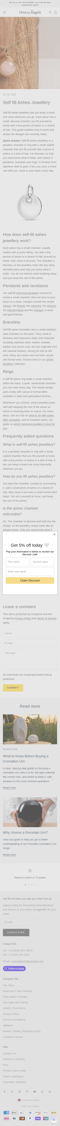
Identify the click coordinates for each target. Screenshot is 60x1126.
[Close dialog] (54, 534)
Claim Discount (30, 580)
